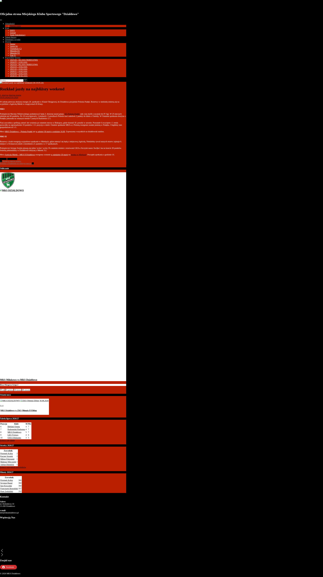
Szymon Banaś (6, 483)
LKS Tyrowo (13, 435)
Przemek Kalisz (6, 453)
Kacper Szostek (6, 456)
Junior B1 (14, 46)
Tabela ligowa (10, 37)
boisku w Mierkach (78, 155)
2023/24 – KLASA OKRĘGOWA (24, 64)
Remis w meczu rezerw (10, 161)
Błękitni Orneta (14, 427)
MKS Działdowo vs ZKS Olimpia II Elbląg (18, 410)
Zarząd (13, 33)
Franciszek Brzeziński (9, 489)
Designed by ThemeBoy (10, 576)
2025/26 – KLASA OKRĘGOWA (24, 60)
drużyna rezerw (15, 95)
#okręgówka (12, 159)
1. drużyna (4, 95)
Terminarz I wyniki (12, 39)
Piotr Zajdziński (6, 491)
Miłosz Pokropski (7, 459)
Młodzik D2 (15, 53)
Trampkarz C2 (16, 49)
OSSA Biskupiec (14, 438)
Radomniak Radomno (16, 429)
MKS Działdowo (14, 7)
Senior (12, 44)
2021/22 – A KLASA (18, 69)
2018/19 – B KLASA (19, 76)
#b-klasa (3, 159)
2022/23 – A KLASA (18, 67)
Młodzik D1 (15, 51)
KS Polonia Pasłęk (72, 114)
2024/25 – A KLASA (18, 62)
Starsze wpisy (15, 26)
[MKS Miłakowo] (8, 187)
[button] (63, 551)
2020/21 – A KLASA (18, 71)
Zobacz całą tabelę (7, 440)
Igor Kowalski (6, 486)
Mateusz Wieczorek (8, 462)
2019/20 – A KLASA (18, 74)
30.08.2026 (44, 401)
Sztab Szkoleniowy (17, 35)
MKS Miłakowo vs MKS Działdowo (18, 379)
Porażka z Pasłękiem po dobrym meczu (17, 163)
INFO (12, 30)
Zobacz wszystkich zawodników (13, 467)
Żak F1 (13, 55)
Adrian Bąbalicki (7, 465)
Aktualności (10, 24)
